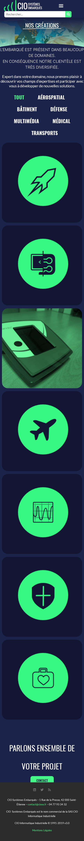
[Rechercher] (68, 14)
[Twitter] (42, 789)
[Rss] (49, 789)
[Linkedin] (34, 789)
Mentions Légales (42, 830)
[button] (61, 5)
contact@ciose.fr (37, 804)
